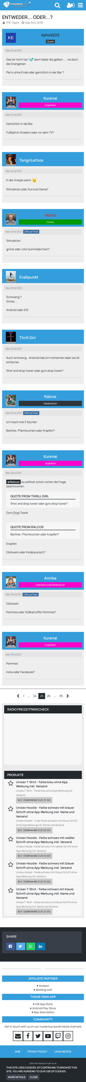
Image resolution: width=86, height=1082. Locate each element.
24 (35, 696)
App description (44, 1012)
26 (49, 696)
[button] (80, 5)
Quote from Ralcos (27, 527)
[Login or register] (71, 5)
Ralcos (15, 482)
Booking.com (44, 990)
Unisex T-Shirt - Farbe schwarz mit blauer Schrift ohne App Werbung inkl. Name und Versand (45, 893)
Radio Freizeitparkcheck (28, 709)
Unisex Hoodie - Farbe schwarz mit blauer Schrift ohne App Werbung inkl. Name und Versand (45, 812)
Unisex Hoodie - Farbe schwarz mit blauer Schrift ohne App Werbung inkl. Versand (45, 865)
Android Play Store (44, 1008)
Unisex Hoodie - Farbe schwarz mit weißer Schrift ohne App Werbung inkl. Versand (45, 840)
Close (34, 1077)
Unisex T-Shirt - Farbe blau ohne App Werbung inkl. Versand (42, 784)
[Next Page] (68, 696)
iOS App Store (44, 1004)
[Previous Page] (18, 696)
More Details (16, 1077)
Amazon (44, 986)
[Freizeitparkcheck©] (29, 4)
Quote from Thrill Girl (29, 496)
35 (61, 696)
